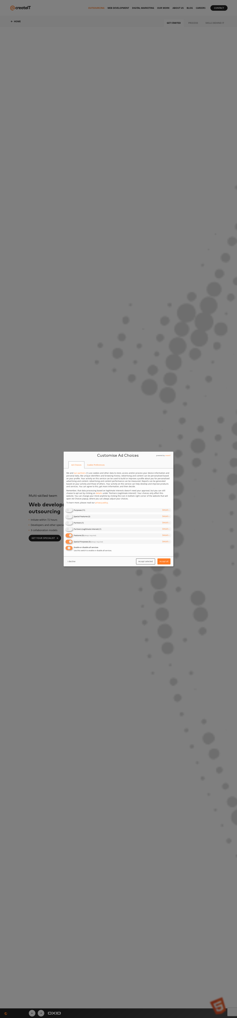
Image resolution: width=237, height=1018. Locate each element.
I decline (71, 561)
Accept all (164, 561)
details (166, 509)
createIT (168, 455)
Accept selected (145, 561)
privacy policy (101, 502)
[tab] (76, 465)
